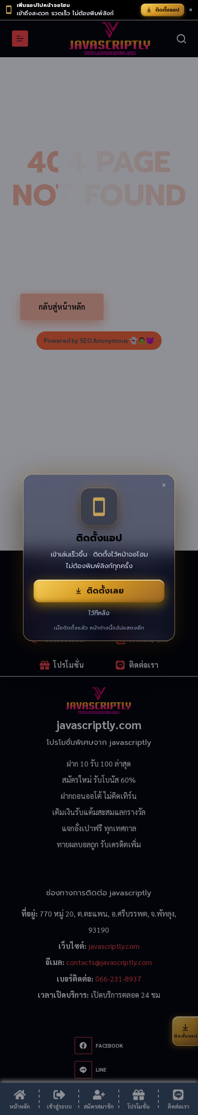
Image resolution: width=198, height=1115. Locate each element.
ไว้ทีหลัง (99, 613)
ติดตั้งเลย (105, 591)
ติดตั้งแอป (167, 10)
